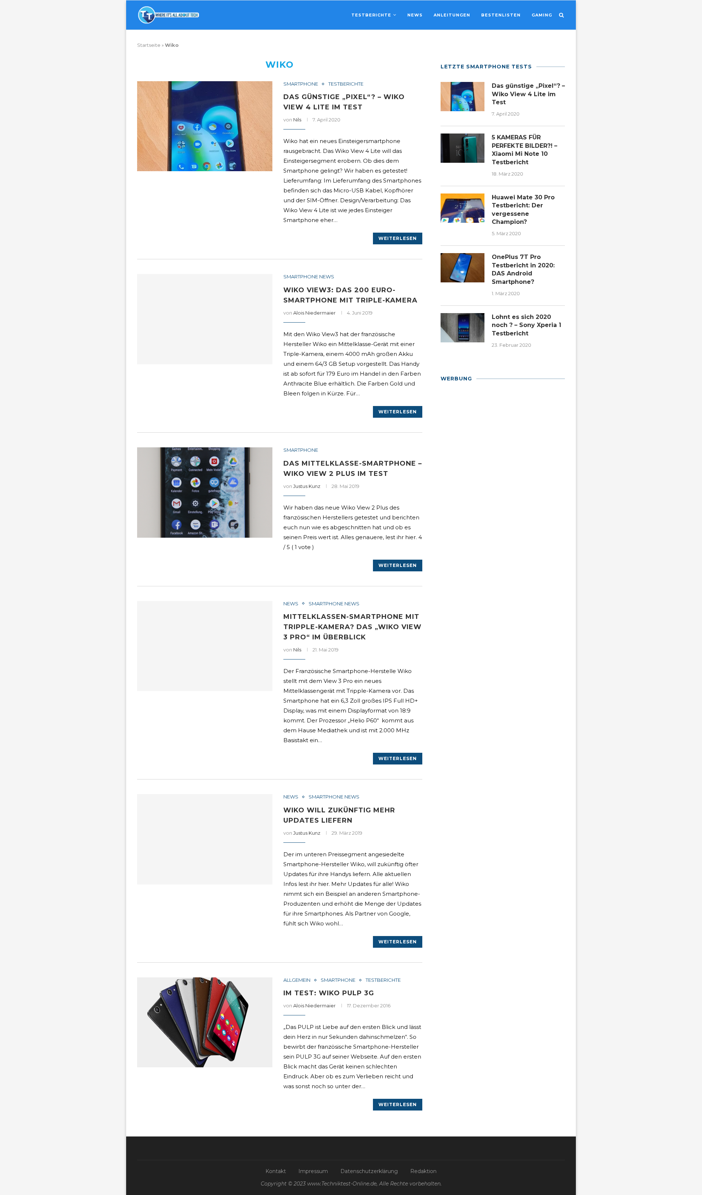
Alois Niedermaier (314, 313)
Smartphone (300, 84)
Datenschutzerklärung (369, 1171)
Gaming (542, 15)
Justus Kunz (306, 486)
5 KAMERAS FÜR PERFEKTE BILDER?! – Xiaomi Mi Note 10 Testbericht (524, 149)
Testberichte (371, 15)
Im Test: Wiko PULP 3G (328, 993)
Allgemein (296, 980)
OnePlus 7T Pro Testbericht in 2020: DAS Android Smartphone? (523, 269)
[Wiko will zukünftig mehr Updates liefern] (204, 839)
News (415, 15)
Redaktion (423, 1171)
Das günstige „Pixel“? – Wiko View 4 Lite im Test (528, 94)
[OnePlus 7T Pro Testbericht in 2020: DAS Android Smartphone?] (462, 267)
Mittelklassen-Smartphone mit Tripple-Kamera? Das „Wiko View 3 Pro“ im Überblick (352, 627)
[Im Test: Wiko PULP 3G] (204, 1022)
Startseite (149, 45)
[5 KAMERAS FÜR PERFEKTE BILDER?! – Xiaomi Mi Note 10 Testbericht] (462, 148)
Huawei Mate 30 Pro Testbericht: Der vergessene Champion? (523, 209)
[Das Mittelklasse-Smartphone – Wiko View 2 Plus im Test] (204, 492)
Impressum (313, 1171)
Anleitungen (452, 15)
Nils (297, 120)
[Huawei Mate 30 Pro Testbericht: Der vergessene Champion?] (462, 208)
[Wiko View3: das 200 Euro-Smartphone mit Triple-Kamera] (204, 319)
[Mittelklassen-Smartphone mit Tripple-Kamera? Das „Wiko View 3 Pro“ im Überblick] (204, 646)
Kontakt (275, 1171)
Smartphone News (308, 276)
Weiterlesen (397, 238)
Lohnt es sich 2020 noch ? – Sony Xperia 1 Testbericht (526, 325)
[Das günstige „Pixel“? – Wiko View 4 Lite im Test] (204, 126)
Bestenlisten (501, 15)
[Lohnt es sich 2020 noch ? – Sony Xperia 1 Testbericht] (462, 327)
